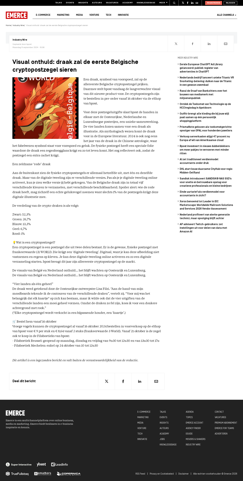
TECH (139, 434)
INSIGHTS (164, 423)
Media (79, 15)
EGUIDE (189, 434)
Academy (127, 3)
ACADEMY (164, 434)
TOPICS (189, 417)
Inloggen (230, 3)
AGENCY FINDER (193, 428)
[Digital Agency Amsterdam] (19, 464)
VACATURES (220, 417)
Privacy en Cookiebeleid (162, 474)
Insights (83, 3)
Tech (108, 15)
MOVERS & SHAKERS (195, 439)
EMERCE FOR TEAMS (224, 428)
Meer (162, 3)
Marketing (63, 15)
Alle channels (225, 15)
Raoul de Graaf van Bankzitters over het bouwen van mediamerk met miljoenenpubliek (203, 95)
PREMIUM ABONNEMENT (226, 423)
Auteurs (97, 3)
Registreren (213, 3)
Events (70, 3)
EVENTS (163, 417)
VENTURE (141, 428)
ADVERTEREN (221, 434)
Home (8, 25)
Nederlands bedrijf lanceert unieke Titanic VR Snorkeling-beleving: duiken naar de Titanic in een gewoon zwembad (207, 81)
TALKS (163, 412)
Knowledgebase (146, 3)
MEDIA (140, 423)
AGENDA (190, 412)
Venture (94, 15)
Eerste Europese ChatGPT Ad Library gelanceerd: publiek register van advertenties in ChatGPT (201, 68)
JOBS (162, 439)
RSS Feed (140, 474)
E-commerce (43, 15)
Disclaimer (183, 474)
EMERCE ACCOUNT (194, 423)
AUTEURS (164, 428)
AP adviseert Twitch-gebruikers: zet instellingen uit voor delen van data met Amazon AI (203, 228)
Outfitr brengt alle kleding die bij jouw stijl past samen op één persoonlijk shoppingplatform (204, 117)
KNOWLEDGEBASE (168, 445)
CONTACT (219, 412)
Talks (58, 3)
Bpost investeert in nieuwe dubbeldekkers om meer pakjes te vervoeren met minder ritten (205, 150)
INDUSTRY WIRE (193, 445)
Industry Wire (18, 25)
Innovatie (123, 15)
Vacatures (112, 3)
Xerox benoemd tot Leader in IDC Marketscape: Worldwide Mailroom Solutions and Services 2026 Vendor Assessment (206, 205)
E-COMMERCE (143, 412)
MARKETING (143, 417)
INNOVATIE (142, 439)
